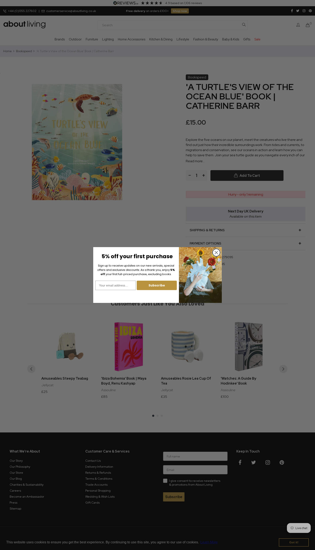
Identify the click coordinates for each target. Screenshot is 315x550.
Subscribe (156, 285)
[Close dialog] (216, 252)
